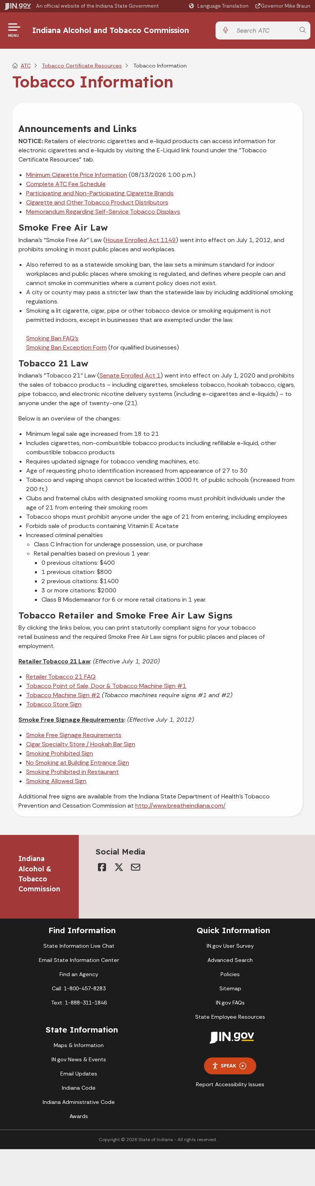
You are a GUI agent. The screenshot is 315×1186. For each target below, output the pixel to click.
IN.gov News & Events (78, 1059)
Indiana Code (79, 1087)
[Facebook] (102, 867)
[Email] (135, 867)
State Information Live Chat (78, 945)
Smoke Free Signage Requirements (73, 735)
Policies (230, 974)
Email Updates (78, 1073)
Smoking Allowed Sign (56, 781)
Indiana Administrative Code (79, 1102)
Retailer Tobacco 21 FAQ (61, 677)
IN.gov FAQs (230, 1002)
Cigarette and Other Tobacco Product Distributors (97, 202)
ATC (26, 65)
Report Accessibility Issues (230, 1084)
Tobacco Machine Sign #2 (63, 695)
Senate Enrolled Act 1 (130, 375)
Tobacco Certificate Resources (82, 65)
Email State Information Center (79, 960)
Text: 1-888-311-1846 (79, 1002)
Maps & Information (79, 1045)
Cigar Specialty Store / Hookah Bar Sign (80, 744)
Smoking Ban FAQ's (52, 338)
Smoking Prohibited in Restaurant (72, 772)
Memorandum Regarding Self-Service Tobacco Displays (103, 212)
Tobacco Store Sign (53, 704)
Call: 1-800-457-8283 (79, 988)
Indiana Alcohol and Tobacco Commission (110, 30)
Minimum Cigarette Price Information (76, 175)
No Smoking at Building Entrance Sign (77, 763)
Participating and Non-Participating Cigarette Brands (100, 193)
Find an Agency (79, 974)
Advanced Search (230, 960)
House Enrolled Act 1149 (141, 240)
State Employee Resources (230, 1016)
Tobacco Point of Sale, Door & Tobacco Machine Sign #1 (106, 686)
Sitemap (230, 988)
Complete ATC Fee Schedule (66, 184)
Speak (228, 1065)
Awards (79, 1116)
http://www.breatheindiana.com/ (180, 806)
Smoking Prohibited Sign (59, 753)
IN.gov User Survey (230, 945)
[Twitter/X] (119, 867)
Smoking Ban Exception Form (66, 347)
